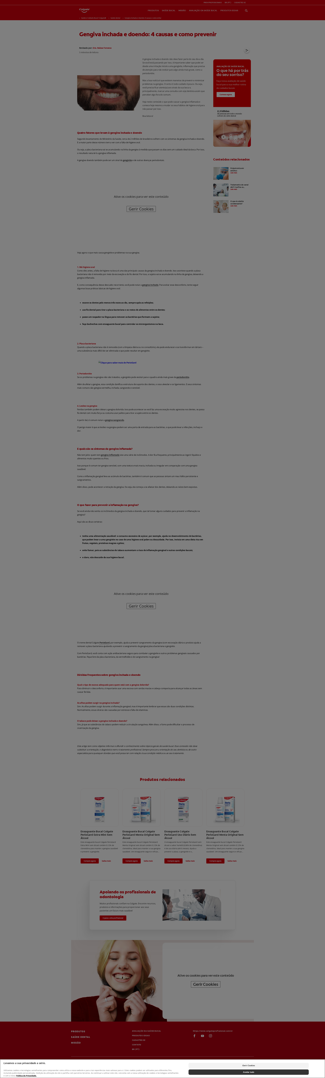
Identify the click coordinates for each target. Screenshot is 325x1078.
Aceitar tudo (248, 1072)
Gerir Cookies (248, 1065)
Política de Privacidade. (26, 1075)
